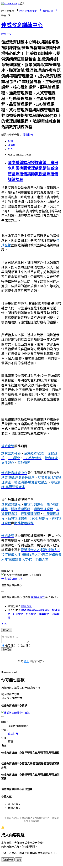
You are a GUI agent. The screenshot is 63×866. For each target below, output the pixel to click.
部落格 (12, 145)
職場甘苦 (28, 134)
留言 (42, 597)
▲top (4, 623)
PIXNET (15, 818)
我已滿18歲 (8, 859)
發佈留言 (7, 649)
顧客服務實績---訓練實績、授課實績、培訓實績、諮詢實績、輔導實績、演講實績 (34, 614)
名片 (10, 149)
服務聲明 (35, 821)
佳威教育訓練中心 (22, 25)
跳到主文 (6, 34)
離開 (18, 859)
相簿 (10, 141)
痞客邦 (35, 597)
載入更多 (7, 630)
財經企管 (26, 606)
